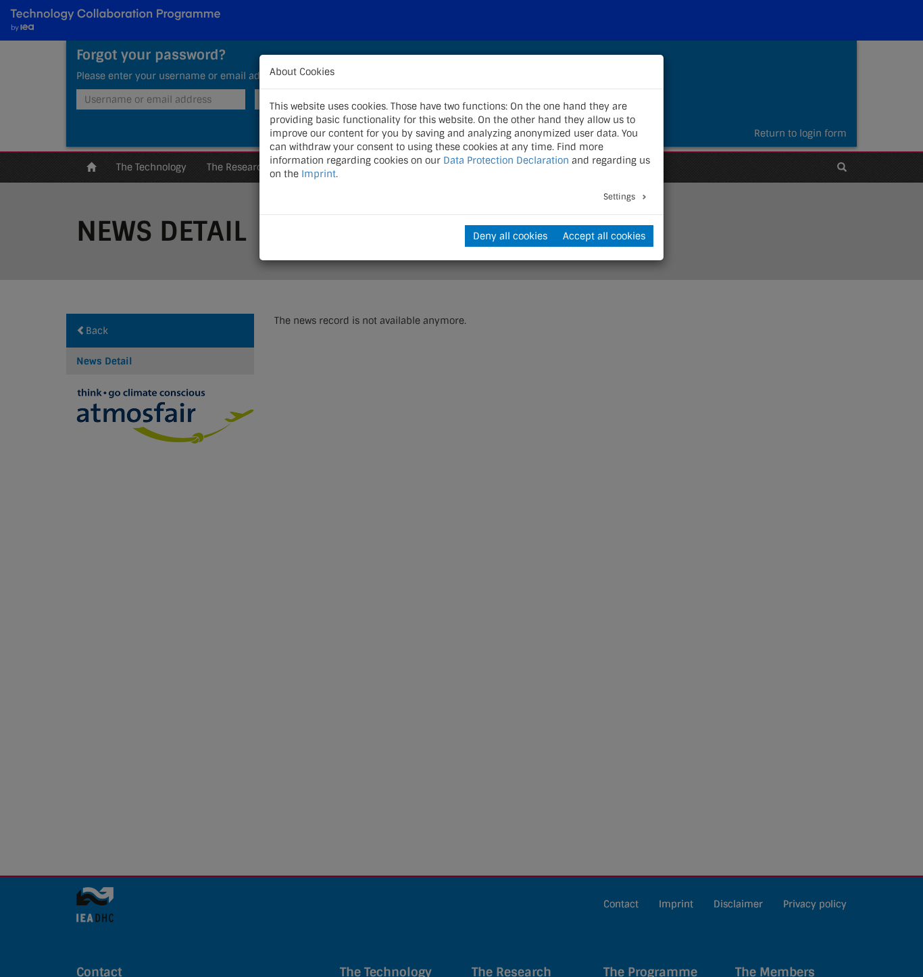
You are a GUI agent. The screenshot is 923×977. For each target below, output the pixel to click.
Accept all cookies (604, 236)
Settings (620, 196)
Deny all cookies (510, 236)
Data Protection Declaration (506, 160)
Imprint (318, 174)
